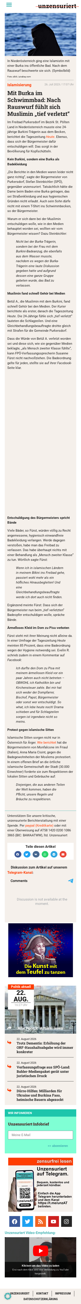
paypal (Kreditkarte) (39, 825)
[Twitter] (27, 1221)
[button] (9, 4)
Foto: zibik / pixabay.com (19, 76)
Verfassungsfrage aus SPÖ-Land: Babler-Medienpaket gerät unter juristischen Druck (43, 1071)
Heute (50, 137)
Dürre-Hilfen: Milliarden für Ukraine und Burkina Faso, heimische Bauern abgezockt (40, 1095)
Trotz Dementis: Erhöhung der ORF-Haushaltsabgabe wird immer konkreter (45, 1047)
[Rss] (40, 1221)
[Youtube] (53, 1221)
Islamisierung (19, 85)
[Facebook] (14, 1221)
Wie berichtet (46, 742)
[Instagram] (66, 1221)
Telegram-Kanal (19, 872)
